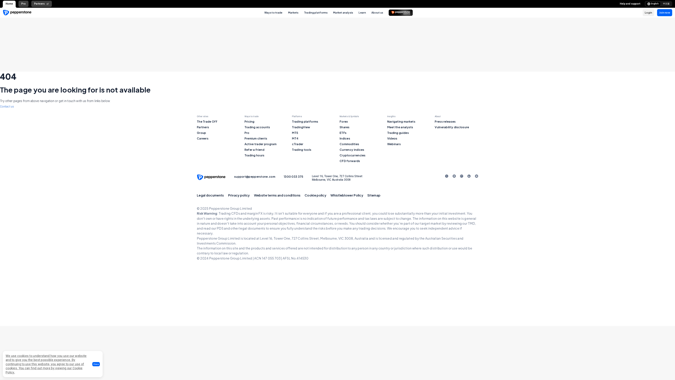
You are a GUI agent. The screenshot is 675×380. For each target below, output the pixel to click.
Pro (23, 3)
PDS (220, 228)
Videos (392, 138)
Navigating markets (401, 121)
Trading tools (301, 149)
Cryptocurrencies (353, 155)
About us (377, 12)
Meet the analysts (400, 127)
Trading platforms (315, 12)
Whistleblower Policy (346, 195)
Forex (344, 121)
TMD (471, 223)
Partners (39, 3)
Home (9, 3)
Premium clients (256, 138)
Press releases (445, 121)
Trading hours (255, 155)
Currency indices (352, 149)
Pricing (250, 121)
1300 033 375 (293, 176)
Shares (345, 127)
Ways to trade (273, 12)
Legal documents (210, 195)
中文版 (666, 3)
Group (201, 133)
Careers (202, 138)
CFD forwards (350, 161)
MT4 (295, 138)
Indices (345, 138)
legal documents (252, 228)
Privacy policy (239, 195)
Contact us (7, 106)
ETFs (343, 133)
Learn (362, 12)
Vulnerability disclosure (452, 127)
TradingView (301, 127)
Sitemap (373, 195)
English (654, 3)
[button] (96, 364)
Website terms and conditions (277, 195)
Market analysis (343, 12)
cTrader (297, 144)
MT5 (295, 133)
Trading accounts (257, 127)
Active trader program (261, 144)
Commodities (349, 144)
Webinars (394, 144)
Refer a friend (254, 149)
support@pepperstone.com (254, 176)
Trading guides (398, 133)
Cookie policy (315, 195)
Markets (293, 12)
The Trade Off (207, 121)
